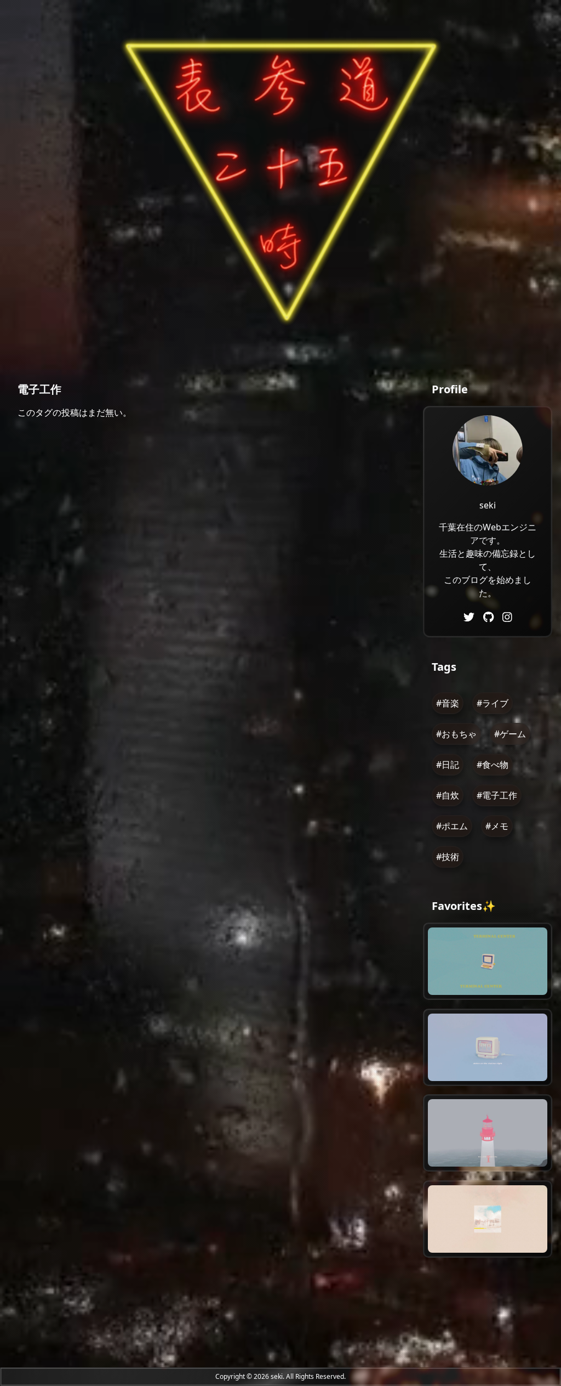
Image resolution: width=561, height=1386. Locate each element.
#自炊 (447, 795)
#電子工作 (497, 795)
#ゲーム (510, 734)
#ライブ (492, 703)
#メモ (496, 826)
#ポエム (452, 826)
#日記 (447, 765)
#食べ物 (492, 765)
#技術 (447, 857)
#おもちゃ (456, 734)
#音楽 (447, 703)
